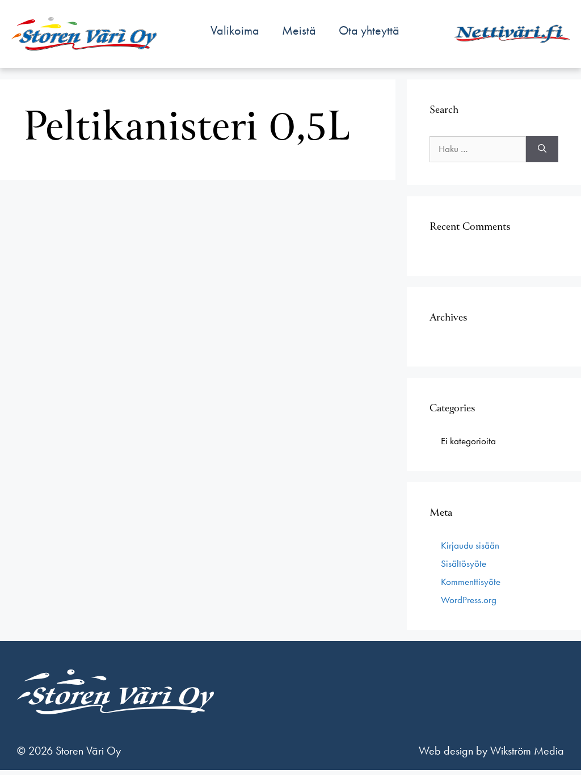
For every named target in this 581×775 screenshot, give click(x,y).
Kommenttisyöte (470, 581)
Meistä (299, 30)
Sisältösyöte (463, 563)
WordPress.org (468, 599)
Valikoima (234, 30)
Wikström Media (527, 750)
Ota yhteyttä (369, 30)
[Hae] (542, 149)
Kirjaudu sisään (470, 545)
